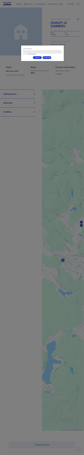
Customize (37, 57)
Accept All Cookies (47, 57)
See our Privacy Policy (32, 54)
